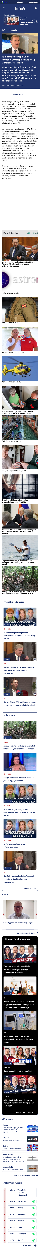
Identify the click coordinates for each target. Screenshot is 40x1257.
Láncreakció (8, 1167)
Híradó (5, 1125)
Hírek (5, 664)
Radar (6, 742)
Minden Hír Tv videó (24, 1112)
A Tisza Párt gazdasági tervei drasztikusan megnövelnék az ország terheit (19, 636)
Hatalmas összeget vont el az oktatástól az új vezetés (29, 22)
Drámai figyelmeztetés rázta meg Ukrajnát (18, 923)
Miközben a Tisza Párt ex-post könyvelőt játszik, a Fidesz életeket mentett (18, 1039)
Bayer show (8, 1154)
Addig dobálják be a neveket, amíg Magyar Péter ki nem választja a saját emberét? (19, 1103)
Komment (7, 1067)
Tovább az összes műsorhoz (24, 1175)
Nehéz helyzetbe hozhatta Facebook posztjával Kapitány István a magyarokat (19, 670)
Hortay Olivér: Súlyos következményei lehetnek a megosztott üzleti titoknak (20, 703)
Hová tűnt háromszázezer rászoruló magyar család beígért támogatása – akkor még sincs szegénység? (19, 1004)
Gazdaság (13, 30)
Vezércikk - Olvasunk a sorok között (17, 966)
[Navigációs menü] (4, 8)
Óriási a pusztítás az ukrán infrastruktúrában (14, 845)
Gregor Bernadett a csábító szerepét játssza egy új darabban (19, 779)
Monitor (6, 1096)
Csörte (5, 1146)
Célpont (6, 1138)
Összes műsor (27, 1245)
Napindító (7, 629)
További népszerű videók (26, 933)
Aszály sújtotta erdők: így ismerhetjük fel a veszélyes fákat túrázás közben (19, 747)
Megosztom (18, 94)
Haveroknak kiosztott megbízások (18, 1071)
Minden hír (28, 888)
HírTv (3, 30)
